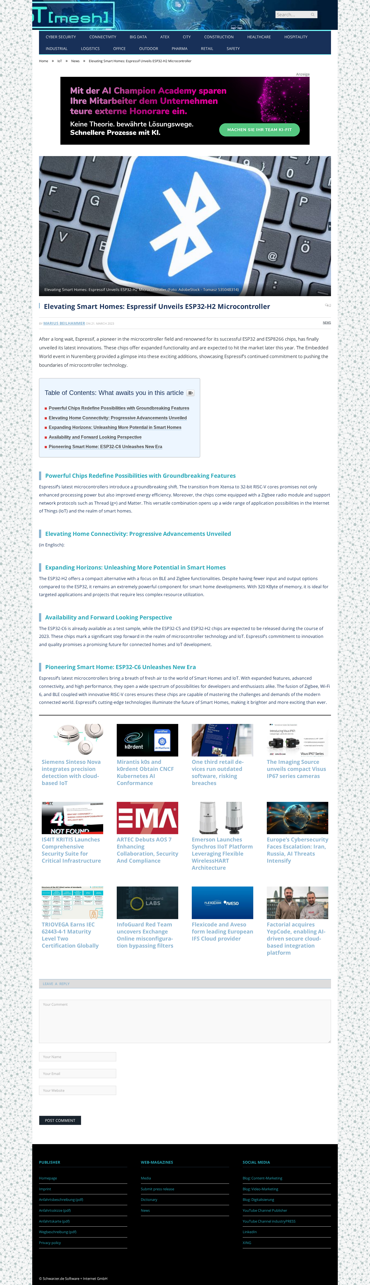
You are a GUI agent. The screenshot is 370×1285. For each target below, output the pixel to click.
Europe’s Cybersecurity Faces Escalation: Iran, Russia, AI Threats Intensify (297, 850)
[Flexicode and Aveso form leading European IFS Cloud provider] (222, 903)
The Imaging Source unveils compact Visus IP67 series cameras (296, 769)
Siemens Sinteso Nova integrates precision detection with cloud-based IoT (71, 772)
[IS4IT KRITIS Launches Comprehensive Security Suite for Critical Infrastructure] (72, 818)
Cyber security (61, 36)
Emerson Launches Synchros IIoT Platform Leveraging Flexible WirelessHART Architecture (222, 853)
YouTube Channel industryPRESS (269, 1221)
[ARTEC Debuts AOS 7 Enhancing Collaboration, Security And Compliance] (147, 818)
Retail (207, 48)
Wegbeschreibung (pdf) (57, 1231)
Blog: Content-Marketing (262, 1178)
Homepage (48, 1178)
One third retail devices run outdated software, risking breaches (218, 772)
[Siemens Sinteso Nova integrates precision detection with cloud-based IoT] (72, 740)
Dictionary (149, 1199)
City (187, 36)
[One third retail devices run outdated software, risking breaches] (222, 740)
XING (247, 1242)
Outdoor (148, 48)
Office (119, 48)
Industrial (56, 48)
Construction (219, 36)
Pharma (179, 48)
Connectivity (102, 36)
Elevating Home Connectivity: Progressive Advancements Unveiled (118, 418)
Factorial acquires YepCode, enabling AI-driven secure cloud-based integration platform (296, 938)
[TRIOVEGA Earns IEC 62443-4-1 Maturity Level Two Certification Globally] (72, 903)
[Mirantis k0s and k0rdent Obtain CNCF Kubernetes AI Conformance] (147, 740)
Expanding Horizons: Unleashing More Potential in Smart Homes (115, 427)
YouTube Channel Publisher (265, 1210)
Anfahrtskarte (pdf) (54, 1221)
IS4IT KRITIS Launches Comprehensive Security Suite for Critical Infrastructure (71, 850)
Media (146, 1178)
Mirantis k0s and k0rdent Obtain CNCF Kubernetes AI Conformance (145, 772)
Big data (138, 36)
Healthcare (259, 36)
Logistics (90, 48)
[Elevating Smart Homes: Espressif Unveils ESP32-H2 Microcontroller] (185, 226)
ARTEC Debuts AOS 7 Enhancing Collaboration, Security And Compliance (147, 850)
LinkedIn (250, 1231)
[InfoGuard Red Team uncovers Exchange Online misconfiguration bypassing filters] (147, 903)
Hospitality (295, 36)
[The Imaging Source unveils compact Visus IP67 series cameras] (297, 740)
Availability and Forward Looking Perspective (95, 437)
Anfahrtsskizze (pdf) (55, 1210)
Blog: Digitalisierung (258, 1199)
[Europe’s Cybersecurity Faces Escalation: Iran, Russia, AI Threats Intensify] (297, 818)
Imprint (45, 1188)
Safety (233, 48)
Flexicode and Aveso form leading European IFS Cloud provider (222, 931)
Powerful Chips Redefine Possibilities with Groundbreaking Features (119, 408)
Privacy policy (50, 1242)
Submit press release (157, 1188)
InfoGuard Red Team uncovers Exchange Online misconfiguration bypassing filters (145, 935)
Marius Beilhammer (64, 323)
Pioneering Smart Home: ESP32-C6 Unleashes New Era (105, 446)
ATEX (164, 36)
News (327, 322)
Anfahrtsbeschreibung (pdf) (61, 1199)
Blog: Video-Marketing (260, 1188)
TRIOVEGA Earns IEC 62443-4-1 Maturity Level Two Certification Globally (70, 935)
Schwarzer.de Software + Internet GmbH (75, 1278)
